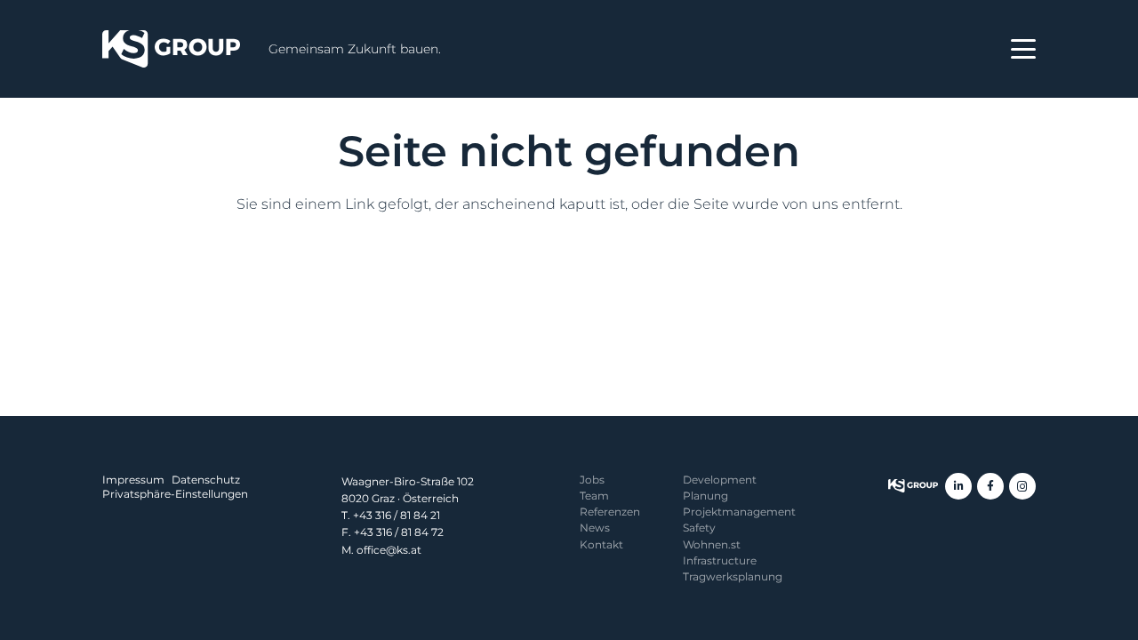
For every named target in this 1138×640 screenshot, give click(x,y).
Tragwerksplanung (732, 576)
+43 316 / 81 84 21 (396, 515)
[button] (1023, 48)
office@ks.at (389, 549)
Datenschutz (206, 479)
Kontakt (601, 544)
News (595, 527)
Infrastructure (720, 560)
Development (720, 479)
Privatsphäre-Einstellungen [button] (175, 493)
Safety (699, 527)
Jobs (592, 479)
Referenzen (610, 511)
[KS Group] (171, 49)
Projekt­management (739, 511)
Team (594, 495)
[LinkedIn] (958, 486)
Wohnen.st (712, 544)
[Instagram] (1022, 486)
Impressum (133, 479)
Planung (705, 495)
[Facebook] (990, 486)
